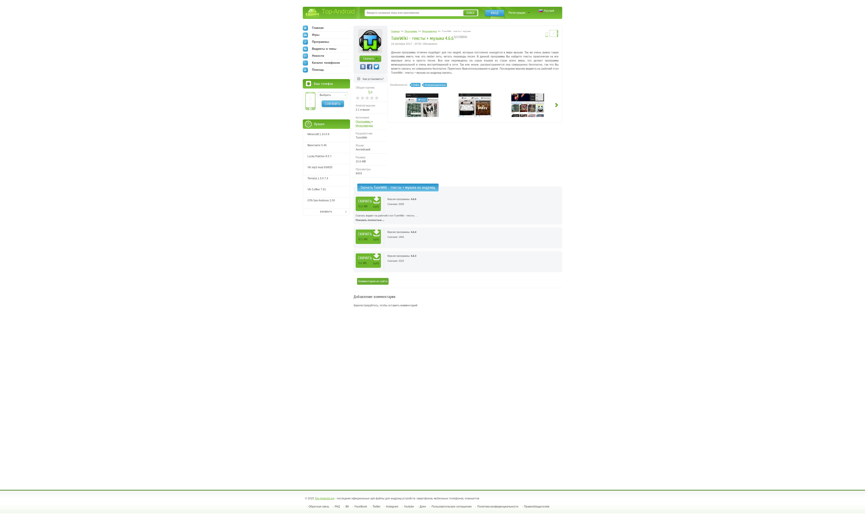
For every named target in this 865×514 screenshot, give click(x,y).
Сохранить (333, 104)
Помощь (318, 69)
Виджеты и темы (324, 48)
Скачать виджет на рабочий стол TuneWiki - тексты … (386, 217)
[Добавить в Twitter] (376, 66)
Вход (495, 13)
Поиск (470, 13)
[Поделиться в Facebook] (369, 66)
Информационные (435, 85)
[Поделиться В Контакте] (363, 66)
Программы (363, 121)
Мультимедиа (364, 125)
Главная (318, 28)
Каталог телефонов (326, 62)
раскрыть (326, 211)
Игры (315, 34)
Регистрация (516, 12)
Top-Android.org (325, 498)
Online (415, 85)
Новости (318, 55)
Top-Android (330, 13)
